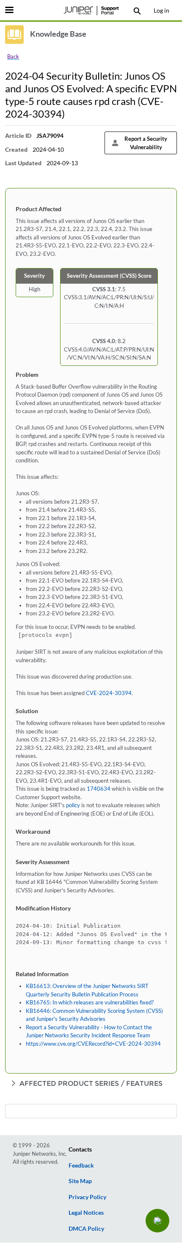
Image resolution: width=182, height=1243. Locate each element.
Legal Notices (86, 1212)
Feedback (81, 1165)
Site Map (80, 1180)
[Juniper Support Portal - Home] (91, 10)
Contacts (80, 1149)
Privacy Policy (87, 1196)
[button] (157, 1220)
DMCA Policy (86, 1228)
